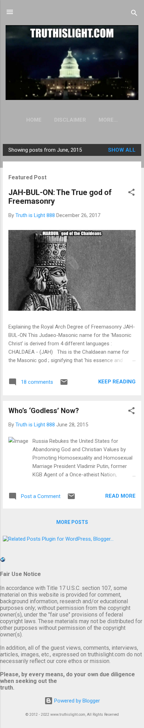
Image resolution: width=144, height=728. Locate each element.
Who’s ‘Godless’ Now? (43, 410)
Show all (122, 150)
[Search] (134, 14)
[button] (131, 193)
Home (34, 120)
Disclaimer (70, 120)
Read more (120, 496)
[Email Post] (64, 384)
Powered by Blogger (76, 701)
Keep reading (117, 382)
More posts (72, 522)
